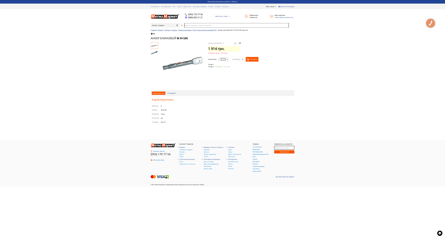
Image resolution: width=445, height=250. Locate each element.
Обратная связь (158, 160)
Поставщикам (166, 6)
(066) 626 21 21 (195, 17)
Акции (179, 6)
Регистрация (289, 6)
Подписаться (284, 152)
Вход (282, 6)
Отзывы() (171, 93)
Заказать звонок (159, 151)
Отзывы (217, 6)
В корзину (253, 59)
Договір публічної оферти (285, 177)
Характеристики (158, 93)
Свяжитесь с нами (221, 16)
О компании (155, 6)
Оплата (210, 6)
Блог (174, 6)
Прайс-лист (187, 6)
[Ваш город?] (275, 6)
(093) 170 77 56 (195, 14)
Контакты (225, 6)
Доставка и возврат (200, 6)
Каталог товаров (158, 25)
